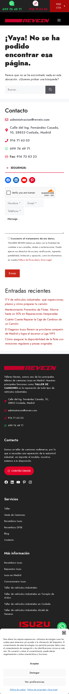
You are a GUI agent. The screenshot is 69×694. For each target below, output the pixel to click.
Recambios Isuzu (13, 521)
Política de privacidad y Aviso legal (42, 689)
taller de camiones (25, 449)
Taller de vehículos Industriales (20, 587)
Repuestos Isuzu (12, 569)
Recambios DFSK (13, 527)
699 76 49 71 (12, 9)
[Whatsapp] (62, 627)
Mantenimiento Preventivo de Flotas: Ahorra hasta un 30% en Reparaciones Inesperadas (31, 312)
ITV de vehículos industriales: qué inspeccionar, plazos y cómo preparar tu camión (34, 302)
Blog (6, 533)
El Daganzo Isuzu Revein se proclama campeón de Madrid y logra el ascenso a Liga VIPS (34, 331)
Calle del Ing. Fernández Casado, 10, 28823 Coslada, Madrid (34, 130)
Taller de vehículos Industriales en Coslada (27, 604)
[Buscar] (50, 90)
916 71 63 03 (38, 9)
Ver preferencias (34, 682)
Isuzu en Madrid (12, 575)
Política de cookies (18, 689)
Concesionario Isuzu (15, 581)
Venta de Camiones (14, 515)
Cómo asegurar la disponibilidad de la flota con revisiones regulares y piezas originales (34, 341)
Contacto (9, 540)
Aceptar (34, 663)
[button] (64, 632)
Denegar (35, 673)
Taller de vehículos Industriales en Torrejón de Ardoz (29, 596)
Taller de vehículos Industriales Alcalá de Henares (26, 612)
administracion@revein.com (30, 119)
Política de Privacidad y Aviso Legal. (35, 259)
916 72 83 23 (27, 156)
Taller (7, 508)
